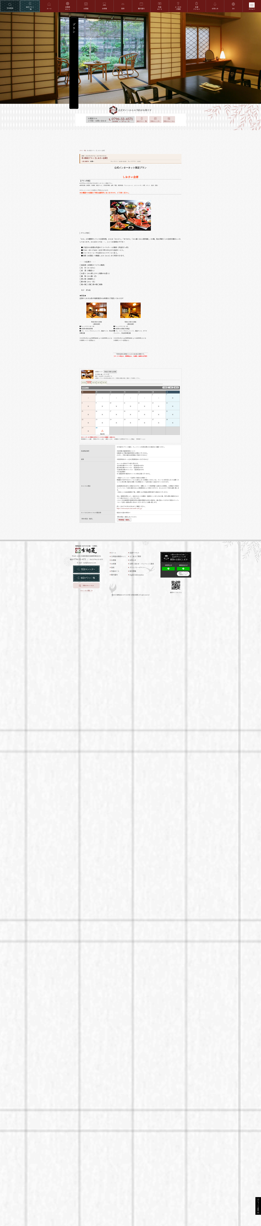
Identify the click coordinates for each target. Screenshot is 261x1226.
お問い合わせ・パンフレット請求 (141, 564)
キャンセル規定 (85, 591)
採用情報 (132, 571)
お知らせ (132, 560)
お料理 (113, 564)
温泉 (112, 567)
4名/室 (99, 383)
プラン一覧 (83, 150)
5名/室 (104, 383)
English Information (136, 575)
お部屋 (113, 560)
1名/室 (84, 383)
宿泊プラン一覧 (142, 121)
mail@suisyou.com (89, 563)
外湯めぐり (115, 571)
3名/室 (94, 383)
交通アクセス (134, 553)
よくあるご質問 (135, 556)
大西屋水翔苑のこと (118, 556)
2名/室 (89, 383)
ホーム (113, 553)
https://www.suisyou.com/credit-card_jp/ (129, 508)
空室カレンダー (155, 121)
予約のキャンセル (169, 121)
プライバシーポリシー (137, 567)
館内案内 (114, 575)
